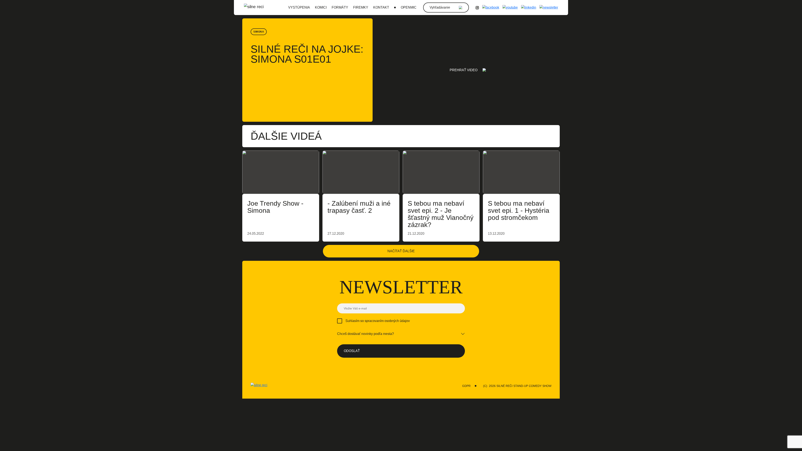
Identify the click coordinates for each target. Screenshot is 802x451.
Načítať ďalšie (401, 251)
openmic (408, 7)
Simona (258, 31)
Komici (321, 7)
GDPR (466, 386)
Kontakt (381, 7)
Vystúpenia (299, 7)
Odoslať (352, 351)
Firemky (360, 7)
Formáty (340, 7)
